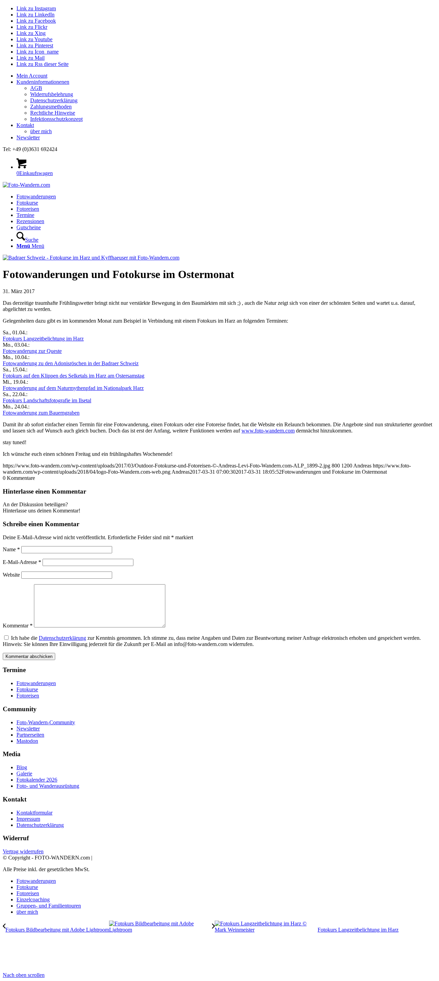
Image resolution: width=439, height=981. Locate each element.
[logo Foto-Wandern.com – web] (26, 185)
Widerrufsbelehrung (51, 94)
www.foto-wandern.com (268, 431)
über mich (41, 131)
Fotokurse (27, 689)
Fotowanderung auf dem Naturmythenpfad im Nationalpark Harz (73, 388)
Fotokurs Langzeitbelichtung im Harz (43, 339)
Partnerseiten (30, 735)
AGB (36, 88)
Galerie (24, 773)
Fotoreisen (27, 696)
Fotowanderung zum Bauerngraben (41, 413)
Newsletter (28, 137)
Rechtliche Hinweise (52, 113)
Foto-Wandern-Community (45, 722)
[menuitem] (226, 76)
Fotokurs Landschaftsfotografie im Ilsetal (47, 400)
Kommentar (18, 625)
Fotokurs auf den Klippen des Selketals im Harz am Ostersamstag (73, 376)
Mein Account (31, 76)
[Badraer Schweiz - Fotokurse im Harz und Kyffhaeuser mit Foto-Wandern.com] (91, 258)
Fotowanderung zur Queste (32, 351)
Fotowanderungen (36, 683)
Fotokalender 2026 (36, 780)
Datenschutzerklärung (54, 100)
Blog (21, 767)
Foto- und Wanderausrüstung (47, 786)
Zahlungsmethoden (51, 106)
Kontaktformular (34, 813)
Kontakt (25, 125)
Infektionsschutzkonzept (56, 119)
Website (11, 575)
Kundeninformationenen (42, 82)
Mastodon (27, 741)
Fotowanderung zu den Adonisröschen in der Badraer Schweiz (71, 363)
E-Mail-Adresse (22, 562)
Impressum (28, 819)
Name (11, 549)
